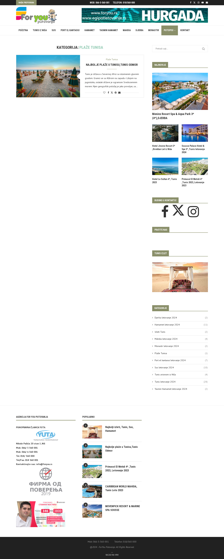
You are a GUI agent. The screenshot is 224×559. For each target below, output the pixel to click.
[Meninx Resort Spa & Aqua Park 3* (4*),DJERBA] (180, 91)
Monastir (153, 30)
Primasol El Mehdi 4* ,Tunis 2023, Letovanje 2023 (193, 182)
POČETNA (23, 30)
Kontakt (185, 30)
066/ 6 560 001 (30, 451)
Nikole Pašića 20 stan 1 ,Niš (30, 443)
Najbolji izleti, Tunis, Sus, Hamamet (119, 429)
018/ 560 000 (27, 455)
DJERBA (139, 30)
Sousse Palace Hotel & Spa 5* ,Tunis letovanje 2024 (193, 149)
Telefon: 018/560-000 (124, 2)
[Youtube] (203, 2)
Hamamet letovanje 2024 (181, 324)
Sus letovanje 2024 (181, 367)
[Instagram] (198, 2)
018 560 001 (31, 460)
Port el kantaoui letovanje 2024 (181, 360)
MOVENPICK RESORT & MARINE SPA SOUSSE (122, 508)
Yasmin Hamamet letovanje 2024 (181, 388)
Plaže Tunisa (181, 353)
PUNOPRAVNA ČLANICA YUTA (30, 427)
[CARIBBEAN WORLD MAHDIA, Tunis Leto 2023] (92, 491)
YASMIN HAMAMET (109, 30)
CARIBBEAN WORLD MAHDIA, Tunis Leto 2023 (121, 488)
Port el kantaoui (70, 30)
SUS (54, 30)
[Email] (207, 2)
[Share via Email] (119, 92)
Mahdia (127, 30)
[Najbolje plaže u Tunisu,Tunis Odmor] (48, 76)
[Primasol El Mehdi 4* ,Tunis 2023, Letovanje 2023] (195, 166)
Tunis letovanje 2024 (181, 381)
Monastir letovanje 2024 (181, 346)
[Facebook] (190, 2)
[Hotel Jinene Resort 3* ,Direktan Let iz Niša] (165, 133)
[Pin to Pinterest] (116, 92)
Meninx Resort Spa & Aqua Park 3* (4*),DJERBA (173, 116)
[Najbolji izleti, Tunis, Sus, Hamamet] (92, 431)
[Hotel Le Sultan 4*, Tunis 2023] (165, 166)
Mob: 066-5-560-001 (100, 2)
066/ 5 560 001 (30, 447)
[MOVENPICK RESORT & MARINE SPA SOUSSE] (92, 511)
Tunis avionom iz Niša (181, 374)
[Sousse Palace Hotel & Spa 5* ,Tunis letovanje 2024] (195, 133)
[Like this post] (104, 92)
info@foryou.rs (44, 464)
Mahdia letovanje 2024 (181, 338)
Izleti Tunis (181, 331)
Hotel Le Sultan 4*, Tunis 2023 (164, 181)
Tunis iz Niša (40, 30)
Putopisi (168, 30)
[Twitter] (194, 2)
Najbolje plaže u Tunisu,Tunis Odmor (112, 64)
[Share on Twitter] (112, 92)
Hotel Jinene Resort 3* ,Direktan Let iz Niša (163, 147)
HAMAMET (89, 30)
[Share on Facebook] (108, 92)
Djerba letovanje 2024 (181, 317)
